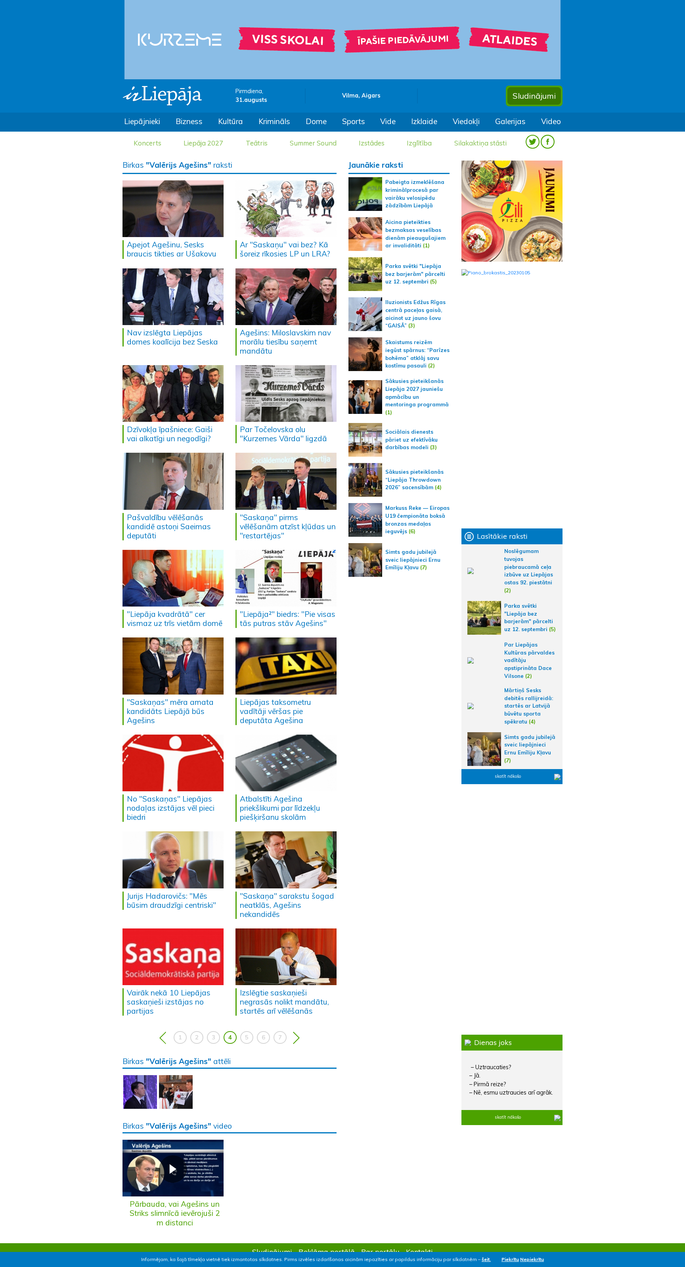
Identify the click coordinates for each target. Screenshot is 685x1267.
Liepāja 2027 (203, 143)
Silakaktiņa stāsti (480, 143)
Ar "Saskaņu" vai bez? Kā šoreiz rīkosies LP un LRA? (285, 249)
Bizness (189, 121)
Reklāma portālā (326, 1251)
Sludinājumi (534, 96)
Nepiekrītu (532, 1259)
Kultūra (230, 121)
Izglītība (419, 143)
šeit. (486, 1259)
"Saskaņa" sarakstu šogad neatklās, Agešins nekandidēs (287, 905)
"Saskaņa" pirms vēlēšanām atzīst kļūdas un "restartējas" (288, 526)
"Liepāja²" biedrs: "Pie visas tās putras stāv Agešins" (287, 618)
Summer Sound (313, 143)
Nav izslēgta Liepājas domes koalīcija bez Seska (172, 337)
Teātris (257, 143)
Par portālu (380, 1251)
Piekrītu (510, 1259)
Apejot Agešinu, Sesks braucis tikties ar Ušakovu (171, 249)
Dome (316, 121)
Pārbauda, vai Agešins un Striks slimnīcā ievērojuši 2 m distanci (175, 1213)
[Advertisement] (512, 402)
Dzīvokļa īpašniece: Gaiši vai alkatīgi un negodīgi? (169, 434)
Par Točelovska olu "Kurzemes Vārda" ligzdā (283, 434)
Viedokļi (466, 121)
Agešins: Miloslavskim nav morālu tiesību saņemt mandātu (285, 342)
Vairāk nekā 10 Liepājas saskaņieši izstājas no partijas (168, 1002)
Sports (353, 121)
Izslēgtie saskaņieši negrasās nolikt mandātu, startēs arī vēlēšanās (284, 1002)
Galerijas (510, 121)
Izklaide (424, 121)
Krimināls (274, 121)
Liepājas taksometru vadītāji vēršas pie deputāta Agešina (275, 711)
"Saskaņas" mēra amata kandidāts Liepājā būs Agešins (170, 711)
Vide (388, 121)
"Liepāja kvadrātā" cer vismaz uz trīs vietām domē (174, 618)
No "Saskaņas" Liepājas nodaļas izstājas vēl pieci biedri (170, 808)
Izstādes (372, 143)
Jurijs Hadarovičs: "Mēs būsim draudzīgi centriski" (171, 900)
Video (551, 121)
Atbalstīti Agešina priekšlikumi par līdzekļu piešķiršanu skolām (280, 808)
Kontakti (419, 1251)
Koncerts (147, 143)
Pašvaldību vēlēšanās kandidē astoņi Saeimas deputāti (169, 526)
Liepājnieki (142, 121)
